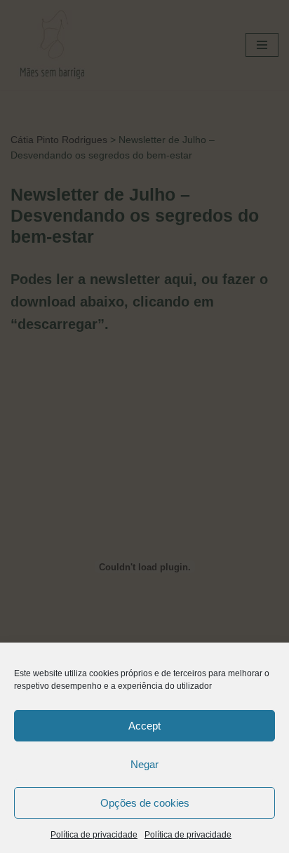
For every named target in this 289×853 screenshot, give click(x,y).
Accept (144, 726)
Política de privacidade (94, 835)
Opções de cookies (144, 803)
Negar (144, 764)
